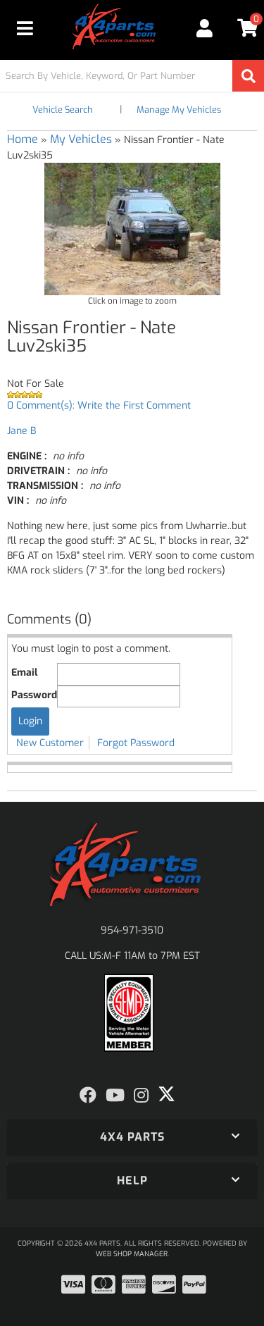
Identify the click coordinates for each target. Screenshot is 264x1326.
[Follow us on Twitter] (166, 1094)
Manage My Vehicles (179, 110)
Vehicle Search (62, 110)
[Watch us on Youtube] (115, 1095)
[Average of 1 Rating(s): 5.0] (132, 394)
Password (34, 695)
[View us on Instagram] (141, 1095)
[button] (132, 76)
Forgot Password (136, 743)
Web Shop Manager (132, 1253)
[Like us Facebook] (88, 1095)
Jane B (21, 431)
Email (24, 672)
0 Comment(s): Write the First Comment (99, 405)
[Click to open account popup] (205, 28)
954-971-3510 (132, 930)
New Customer (50, 743)
